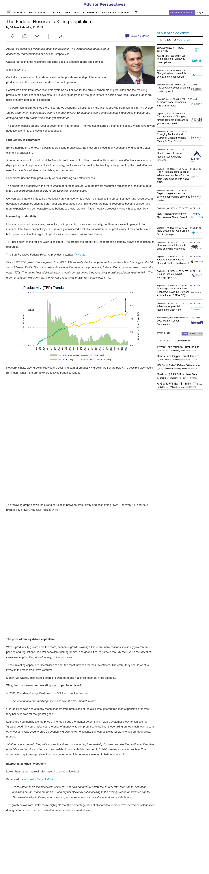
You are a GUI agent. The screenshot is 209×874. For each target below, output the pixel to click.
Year (200, 334)
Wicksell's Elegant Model (39, 700)
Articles (164, 340)
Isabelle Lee (164, 377)
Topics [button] (54, 12)
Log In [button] (200, 12)
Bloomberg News (178, 350)
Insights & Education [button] (28, 12)
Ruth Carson (164, 359)
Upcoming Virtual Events (170, 49)
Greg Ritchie (164, 368)
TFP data (79, 254)
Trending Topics (169, 39)
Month (192, 334)
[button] (12, 36)
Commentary (182, 340)
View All (187, 40)
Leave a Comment (140, 35)
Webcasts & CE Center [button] (80, 12)
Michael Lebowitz (20, 27)
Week (185, 334)
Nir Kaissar (164, 387)
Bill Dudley (163, 350)
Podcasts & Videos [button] (114, 12)
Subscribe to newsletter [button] (181, 12)
